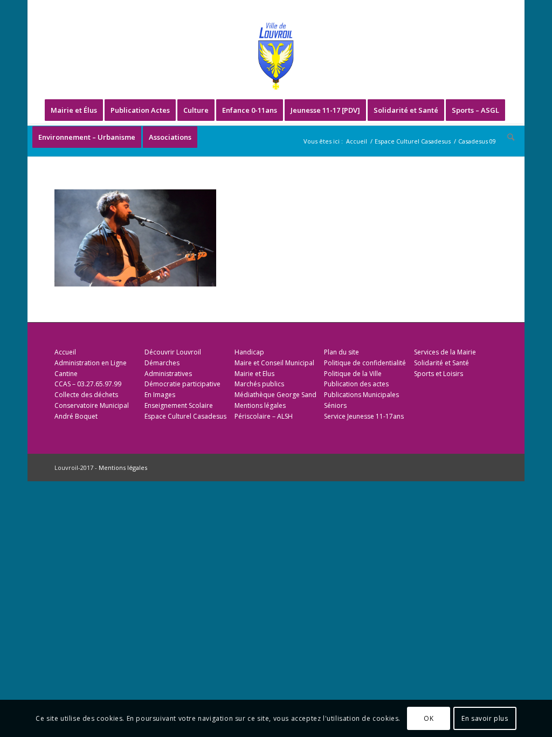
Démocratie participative (182, 383)
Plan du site (341, 352)
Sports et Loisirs (438, 373)
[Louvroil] (276, 56)
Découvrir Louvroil (172, 352)
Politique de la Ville (353, 373)
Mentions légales (260, 405)
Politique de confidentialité (365, 362)
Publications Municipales (361, 394)
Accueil (65, 352)
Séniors (335, 405)
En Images (159, 394)
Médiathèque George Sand (275, 394)
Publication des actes (356, 383)
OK (428, 718)
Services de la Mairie (445, 352)
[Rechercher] (507, 137)
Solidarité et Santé (441, 362)
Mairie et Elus (254, 373)
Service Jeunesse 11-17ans (364, 416)
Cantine (66, 373)
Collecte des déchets (86, 394)
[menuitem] (74, 110)
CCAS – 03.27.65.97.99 (87, 383)
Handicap (249, 352)
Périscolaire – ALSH (263, 416)
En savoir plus (484, 718)
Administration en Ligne (90, 362)
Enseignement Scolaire (178, 405)
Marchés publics (259, 383)
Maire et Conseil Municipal (274, 362)
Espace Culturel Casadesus (185, 416)
